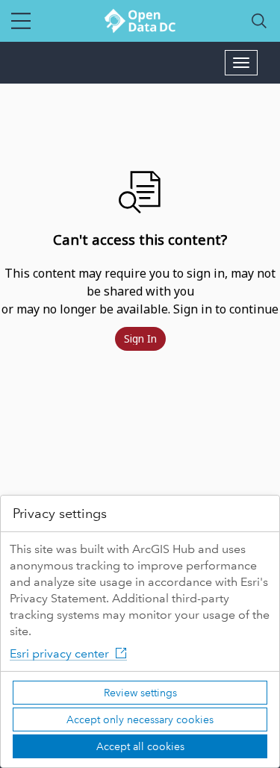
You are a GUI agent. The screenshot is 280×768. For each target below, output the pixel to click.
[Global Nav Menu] (20, 20)
